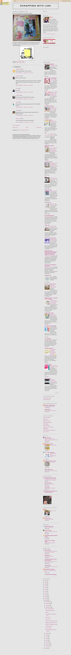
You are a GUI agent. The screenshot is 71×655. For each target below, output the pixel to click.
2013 (46, 593)
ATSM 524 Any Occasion (53, 134)
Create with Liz (48, 202)
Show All (56, 392)
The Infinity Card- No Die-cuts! (53, 178)
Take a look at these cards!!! (51, 620)
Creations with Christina (48, 427)
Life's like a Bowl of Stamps (50, 325)
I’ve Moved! (47, 537)
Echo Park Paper (48, 483)
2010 (46, 598)
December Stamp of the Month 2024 (53, 366)
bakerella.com (47, 555)
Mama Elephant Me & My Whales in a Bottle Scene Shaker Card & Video (51, 440)
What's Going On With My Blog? (51, 470)
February (48, 644)
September (48, 607)
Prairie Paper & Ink (48, 469)
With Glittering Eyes (47, 422)
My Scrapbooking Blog (49, 215)
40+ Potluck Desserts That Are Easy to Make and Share (51, 551)
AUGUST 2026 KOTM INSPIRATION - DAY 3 (53, 455)
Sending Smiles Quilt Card (53, 204)
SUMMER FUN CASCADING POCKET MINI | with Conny (50, 479)
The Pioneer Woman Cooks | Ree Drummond (51, 559)
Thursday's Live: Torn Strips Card (53, 121)
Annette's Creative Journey (50, 284)
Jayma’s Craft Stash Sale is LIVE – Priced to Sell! (51, 256)
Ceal (45, 132)
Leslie (17, 88)
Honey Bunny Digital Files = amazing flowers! (53, 380)
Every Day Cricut (46, 420)
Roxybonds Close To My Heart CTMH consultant (51, 298)
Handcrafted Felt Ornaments (50, 410)
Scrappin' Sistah (48, 364)
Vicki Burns (18, 76)
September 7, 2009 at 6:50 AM (24, 107)
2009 (46, 600)
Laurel (17, 102)
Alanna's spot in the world (50, 238)
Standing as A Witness (49, 519)
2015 (46, 591)
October (47, 605)
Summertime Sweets (49, 556)
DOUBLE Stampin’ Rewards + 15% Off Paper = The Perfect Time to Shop (53, 94)
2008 (46, 648)
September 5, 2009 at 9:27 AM (24, 72)
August (47, 633)
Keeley (46, 90)
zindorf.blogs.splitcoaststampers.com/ (51, 536)
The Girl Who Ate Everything (51, 574)
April (47, 640)
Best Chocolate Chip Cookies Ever (50, 571)
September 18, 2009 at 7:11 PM (24, 122)
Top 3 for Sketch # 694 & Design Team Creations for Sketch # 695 (53, 149)
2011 (46, 596)
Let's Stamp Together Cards (53, 314)
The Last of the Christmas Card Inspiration (51, 532)
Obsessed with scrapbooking (49, 430)
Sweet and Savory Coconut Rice (51, 566)
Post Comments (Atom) (23, 130)
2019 (46, 584)
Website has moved (49, 267)
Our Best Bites (48, 565)
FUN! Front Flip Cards (49, 527)
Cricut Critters (46, 431)
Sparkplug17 (18, 69)
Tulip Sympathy (53, 445)
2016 (46, 589)
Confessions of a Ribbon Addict (50, 541)
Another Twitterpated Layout (51, 624)
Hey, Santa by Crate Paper (50, 488)
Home (27, 127)
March (47, 642)
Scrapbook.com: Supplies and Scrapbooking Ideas (51, 491)
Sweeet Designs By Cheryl (50, 461)
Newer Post (15, 127)
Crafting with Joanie (47, 398)
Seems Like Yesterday (49, 216)
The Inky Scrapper (48, 120)
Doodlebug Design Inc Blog (50, 477)
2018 (46, 585)
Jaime (46, 177)
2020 (46, 582)
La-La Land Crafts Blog (49, 452)
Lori (52, 17)
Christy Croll (18, 118)
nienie (46, 509)
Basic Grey (18, 62)
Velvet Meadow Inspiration (53, 227)
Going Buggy (45, 424)
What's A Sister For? (53, 511)
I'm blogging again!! (48, 339)
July (47, 635)
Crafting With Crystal (49, 313)
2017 (46, 587)
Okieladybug (45, 428)
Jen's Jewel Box (48, 338)
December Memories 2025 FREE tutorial (53, 286)
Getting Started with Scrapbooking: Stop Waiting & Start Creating (54, 301)
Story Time (47, 617)
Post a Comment (16, 125)
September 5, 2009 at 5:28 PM (24, 85)
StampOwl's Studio (49, 443)
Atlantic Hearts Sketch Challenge (49, 146)
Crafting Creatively (48, 161)
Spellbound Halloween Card (51, 622)
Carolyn (17, 110)
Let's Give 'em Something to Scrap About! (50, 265)
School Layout (48, 628)
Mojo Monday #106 (49, 608)
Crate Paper (47, 487)
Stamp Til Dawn (48, 189)
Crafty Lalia (47, 225)
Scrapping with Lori (35, 6)
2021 (46, 580)
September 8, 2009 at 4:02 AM (24, 115)
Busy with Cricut (46, 425)
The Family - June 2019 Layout (53, 66)
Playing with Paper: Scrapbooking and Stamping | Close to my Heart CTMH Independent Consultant (51, 252)
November (48, 603)
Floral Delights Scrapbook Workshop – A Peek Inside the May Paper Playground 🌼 (53, 352)
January (47, 645)
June (47, 637)
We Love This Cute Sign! (49, 484)
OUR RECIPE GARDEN (49, 569)
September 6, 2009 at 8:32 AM (24, 92)
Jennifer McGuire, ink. (49, 526)
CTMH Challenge (46, 399)
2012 (46, 594)
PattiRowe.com (48, 275)
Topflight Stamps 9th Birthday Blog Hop (53, 240)
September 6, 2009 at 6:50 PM (24, 99)
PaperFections (48, 409)
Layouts (24, 62)
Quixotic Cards (48, 437)
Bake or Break (48, 550)
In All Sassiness (48, 378)
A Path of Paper (48, 530)
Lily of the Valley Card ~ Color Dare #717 (53, 80)
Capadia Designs (46, 417)
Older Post (39, 127)
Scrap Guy (45, 419)
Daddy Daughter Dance (50, 610)
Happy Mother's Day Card (50, 406)
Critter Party (48, 619)
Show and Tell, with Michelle (51, 78)
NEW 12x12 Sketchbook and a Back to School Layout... (53, 108)
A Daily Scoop (48, 518)
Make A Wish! (52, 462)
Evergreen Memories (49, 348)
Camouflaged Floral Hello (50, 542)
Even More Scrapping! (49, 64)
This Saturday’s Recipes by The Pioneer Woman (51, 562)
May (47, 638)
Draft (51, 276)
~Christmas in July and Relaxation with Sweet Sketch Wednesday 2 (53, 164)
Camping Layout (48, 626)
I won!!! (47, 612)
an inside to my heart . (49, 106)
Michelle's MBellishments (50, 405)
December (48, 601)
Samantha (18, 95)
